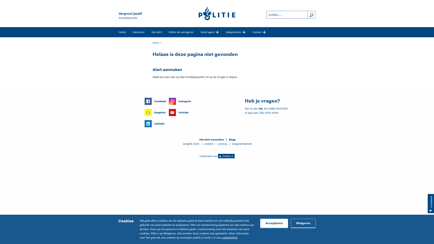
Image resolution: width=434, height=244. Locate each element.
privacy (223, 143)
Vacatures (138, 32)
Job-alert (156, 32)
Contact (257, 32)
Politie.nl (227, 156)
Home (122, 32)
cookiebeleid (229, 237)
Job (260, 108)
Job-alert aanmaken (211, 139)
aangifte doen (191, 143)
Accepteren (274, 223)
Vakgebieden (233, 32)
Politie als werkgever (181, 32)
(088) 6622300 (278, 108)
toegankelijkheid (242, 143)
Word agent (208, 32)
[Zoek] (311, 15)
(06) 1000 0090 (269, 112)
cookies (209, 143)
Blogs (232, 139)
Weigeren (303, 223)
